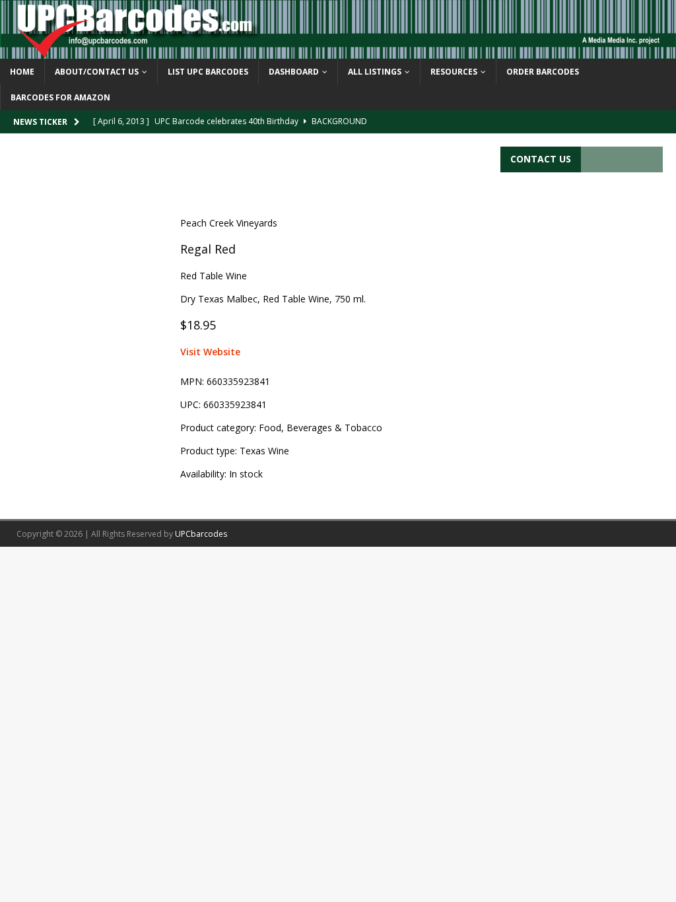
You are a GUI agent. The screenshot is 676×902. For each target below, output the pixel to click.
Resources (453, 71)
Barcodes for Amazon (60, 97)
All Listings (374, 71)
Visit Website (210, 351)
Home (22, 71)
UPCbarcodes (201, 533)
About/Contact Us (97, 71)
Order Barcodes (542, 71)
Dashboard (294, 71)
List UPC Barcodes (208, 71)
